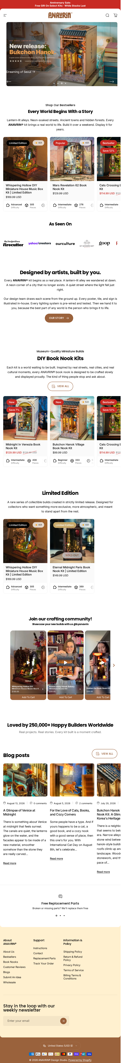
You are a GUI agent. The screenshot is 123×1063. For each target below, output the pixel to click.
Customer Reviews (14, 967)
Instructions (40, 948)
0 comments (40, 803)
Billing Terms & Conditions (72, 977)
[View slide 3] (64, 915)
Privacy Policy (71, 965)
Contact (38, 953)
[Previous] (9, 81)
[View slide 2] (60, 915)
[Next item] (113, 665)
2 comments (85, 803)
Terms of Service (73, 970)
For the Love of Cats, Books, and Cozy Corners (70, 812)
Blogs (6, 972)
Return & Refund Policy (72, 958)
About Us (8, 951)
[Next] (111, 81)
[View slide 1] (56, 915)
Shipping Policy (72, 951)
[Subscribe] (63, 1021)
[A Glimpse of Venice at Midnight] (25, 779)
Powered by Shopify (79, 1060)
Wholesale (9, 982)
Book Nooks (10, 961)
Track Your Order (43, 963)
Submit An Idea (12, 977)
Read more (9, 863)
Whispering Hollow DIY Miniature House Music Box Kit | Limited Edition (24, 189)
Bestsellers (9, 956)
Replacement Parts (44, 958)
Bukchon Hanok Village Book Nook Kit (68, 446)
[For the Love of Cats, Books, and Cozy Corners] (72, 779)
